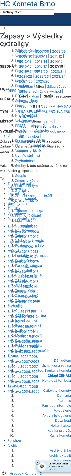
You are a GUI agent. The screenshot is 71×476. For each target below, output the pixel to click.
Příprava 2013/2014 (23, 292)
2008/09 (59, 51)
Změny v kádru (27, 181)
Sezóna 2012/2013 (22, 297)
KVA (30, 111)
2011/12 (56, 56)
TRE (67, 111)
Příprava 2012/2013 (23, 302)
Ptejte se (64, 401)
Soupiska (22, 176)
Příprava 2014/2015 (23, 282)
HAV (59, 106)
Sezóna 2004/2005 (23, 387)
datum (34, 96)
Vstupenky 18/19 (28, 151)
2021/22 (25, 76)
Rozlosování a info (22, 219)
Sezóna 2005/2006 (23, 376)
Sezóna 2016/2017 (22, 257)
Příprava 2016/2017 (23, 262)
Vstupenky (16, 136)
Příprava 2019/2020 (23, 232)
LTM (37, 111)
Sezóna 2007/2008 (23, 357)
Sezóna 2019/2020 (22, 227)
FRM (51, 106)
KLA (22, 111)
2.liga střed (28, 91)
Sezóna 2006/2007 (23, 366)
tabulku (20, 141)
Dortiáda (64, 395)
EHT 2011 (15, 322)
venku (48, 121)
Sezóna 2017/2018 (22, 247)
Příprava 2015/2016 (23, 272)
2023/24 (59, 76)
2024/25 (26, 81)
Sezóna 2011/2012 (22, 312)
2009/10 (25, 56)
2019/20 (41, 71)
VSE (30, 116)
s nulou (33, 136)
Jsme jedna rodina (56, 366)
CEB (44, 106)
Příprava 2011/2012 (23, 316)
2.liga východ (50, 91)
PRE (44, 111)
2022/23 (42, 76)
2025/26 (42, 81)
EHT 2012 (15, 307)
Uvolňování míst (27, 156)
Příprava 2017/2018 (23, 252)
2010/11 (41, 56)
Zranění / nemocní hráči (33, 196)
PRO (52, 111)
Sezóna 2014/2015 (22, 277)
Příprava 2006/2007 (23, 372)
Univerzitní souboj (22, 199)
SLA (59, 111)
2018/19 (25, 71)
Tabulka (14, 209)
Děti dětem (62, 360)
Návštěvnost (17, 204)
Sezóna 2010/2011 (22, 327)
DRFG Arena (17, 91)
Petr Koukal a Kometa (54, 370)
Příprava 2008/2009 (24, 351)
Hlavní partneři (26, 320)
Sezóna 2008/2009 (23, 347)
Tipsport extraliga (29, 211)
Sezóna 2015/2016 (22, 267)
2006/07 (26, 51)
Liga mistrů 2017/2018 (25, 242)
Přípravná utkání (20, 189)
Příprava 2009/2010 (23, 341)
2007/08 (42, 51)
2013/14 (41, 61)
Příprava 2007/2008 (23, 362)
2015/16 (25, 66)
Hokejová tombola (56, 380)
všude (24, 121)
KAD (67, 106)
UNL (22, 116)
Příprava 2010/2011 (23, 332)
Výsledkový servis (22, 214)
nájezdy (37, 131)
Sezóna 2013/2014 (22, 287)
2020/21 (57, 71)
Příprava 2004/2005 (24, 391)
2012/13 (25, 61)
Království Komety (57, 391)
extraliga (26, 86)
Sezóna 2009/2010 (22, 337)
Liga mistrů (16, 194)
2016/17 (41, 66)
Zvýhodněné (25, 161)
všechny (25, 106)
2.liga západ (56, 86)
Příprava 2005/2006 (24, 382)
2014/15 (56, 61)
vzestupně (29, 101)
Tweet (4, 179)
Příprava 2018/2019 (23, 237)
